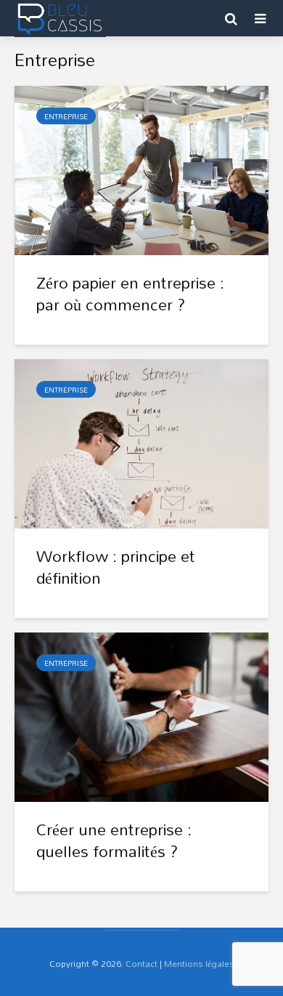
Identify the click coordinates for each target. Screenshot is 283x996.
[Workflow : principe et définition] (141, 442)
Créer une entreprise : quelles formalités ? (114, 840)
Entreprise (66, 116)
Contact (141, 963)
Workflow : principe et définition (115, 567)
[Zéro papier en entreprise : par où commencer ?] (141, 169)
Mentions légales (199, 963)
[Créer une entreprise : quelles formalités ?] (141, 716)
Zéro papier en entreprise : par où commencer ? (130, 294)
